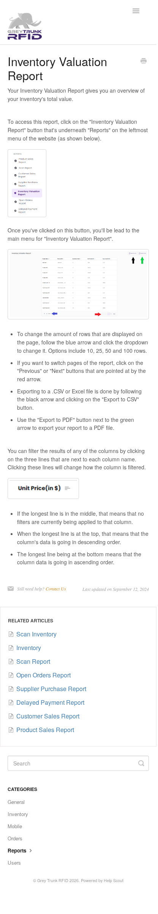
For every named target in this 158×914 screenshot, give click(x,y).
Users (14, 862)
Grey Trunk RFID (52, 880)
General (16, 801)
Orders (15, 838)
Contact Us (56, 589)
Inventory (18, 814)
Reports (18, 850)
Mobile (15, 826)
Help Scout (113, 880)
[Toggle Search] (141, 763)
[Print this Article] (144, 61)
